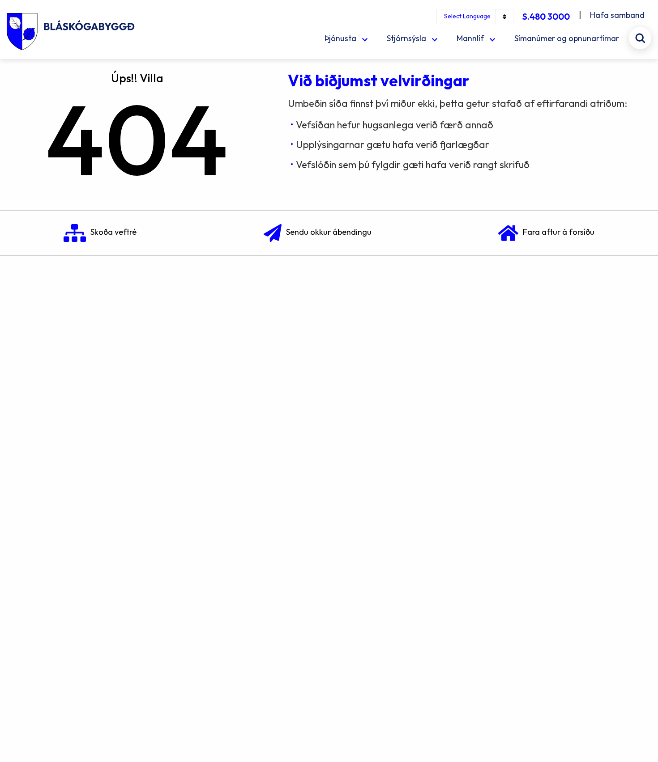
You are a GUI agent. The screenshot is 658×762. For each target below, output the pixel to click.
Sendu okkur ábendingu (329, 232)
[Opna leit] (640, 38)
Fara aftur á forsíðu (558, 232)
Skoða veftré (113, 232)
